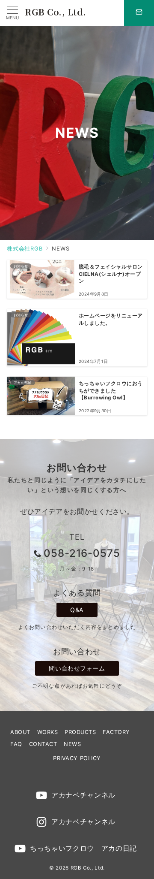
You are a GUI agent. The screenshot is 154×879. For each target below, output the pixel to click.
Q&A (77, 609)
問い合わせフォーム (77, 668)
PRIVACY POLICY (77, 758)
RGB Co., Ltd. (55, 12)
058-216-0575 (82, 553)
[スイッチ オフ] (139, 13)
